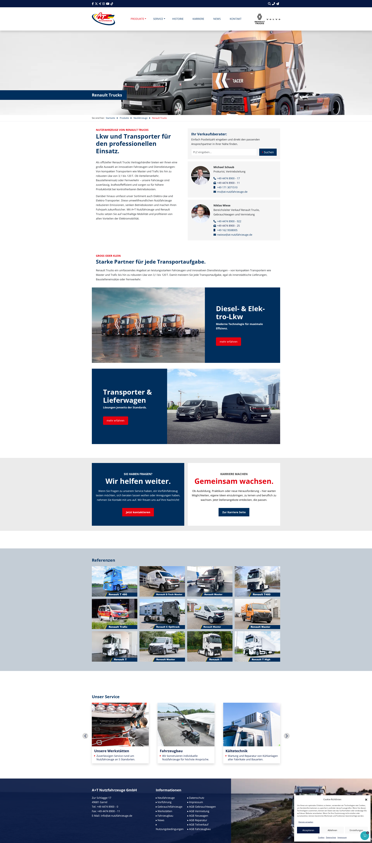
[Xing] (100, 4)
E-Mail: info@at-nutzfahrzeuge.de (112, 815)
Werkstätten (165, 811)
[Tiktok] (112, 4)
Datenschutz (331, 837)
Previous (85, 736)
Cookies (321, 837)
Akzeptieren (308, 830)
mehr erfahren (228, 341)
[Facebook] (93, 4)
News (161, 820)
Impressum (342, 837)
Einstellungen (356, 830)
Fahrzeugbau (165, 815)
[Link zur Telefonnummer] (273, 4)
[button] (366, 799)
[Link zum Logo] (103, 19)
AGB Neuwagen (198, 815)
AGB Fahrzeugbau (200, 829)
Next (287, 736)
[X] (96, 4)
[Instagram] (103, 4)
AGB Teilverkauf (198, 824)
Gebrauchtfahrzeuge (170, 806)
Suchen (269, 152)
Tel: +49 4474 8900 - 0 (105, 806)
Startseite (110, 117)
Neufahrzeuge (140, 117)
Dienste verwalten (305, 822)
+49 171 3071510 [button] (227, 187)
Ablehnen (332, 830)
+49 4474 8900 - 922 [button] (229, 221)
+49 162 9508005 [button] (227, 230)
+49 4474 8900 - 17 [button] (228, 178)
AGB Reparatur (198, 820)
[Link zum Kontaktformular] (277, 4)
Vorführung (164, 802)
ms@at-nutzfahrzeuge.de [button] (232, 191)
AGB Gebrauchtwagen (202, 806)
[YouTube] (107, 4)
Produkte (124, 117)
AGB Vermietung (199, 811)
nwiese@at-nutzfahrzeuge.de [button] (234, 234)
